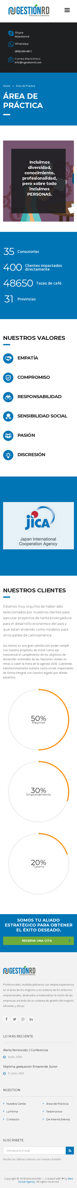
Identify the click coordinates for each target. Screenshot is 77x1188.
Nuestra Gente (16, 1103)
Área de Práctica (57, 1103)
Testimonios (54, 1111)
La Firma (12, 1111)
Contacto (13, 1119)
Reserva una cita (37, 941)
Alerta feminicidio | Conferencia (25, 1050)
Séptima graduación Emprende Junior (30, 1066)
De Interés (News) (58, 1119)
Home (6, 86)
